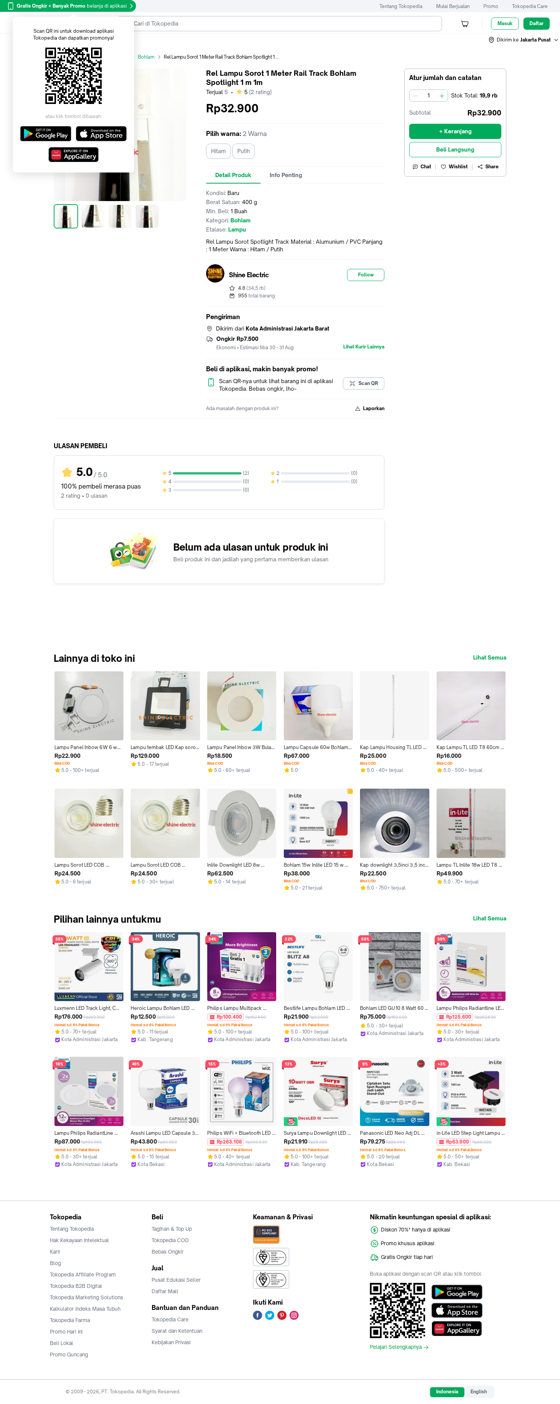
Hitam (218, 151)
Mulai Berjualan (453, 6)
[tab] (233, 175)
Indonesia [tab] (447, 1391)
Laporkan (373, 408)
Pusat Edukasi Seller (176, 1280)
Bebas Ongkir (168, 1252)
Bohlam (146, 57)
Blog (55, 1263)
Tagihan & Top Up (172, 1229)
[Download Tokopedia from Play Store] (457, 1292)
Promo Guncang (69, 1354)
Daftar (537, 23)
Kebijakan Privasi (171, 1342)
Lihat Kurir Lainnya (363, 347)
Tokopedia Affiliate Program (83, 1274)
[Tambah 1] (441, 95)
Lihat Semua (489, 658)
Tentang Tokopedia (400, 6)
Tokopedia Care (530, 6)
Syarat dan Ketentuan (177, 1331)
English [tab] (478, 1391)
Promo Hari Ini (66, 1332)
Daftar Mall (165, 1291)
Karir (55, 1252)
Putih (243, 151)
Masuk (505, 23)
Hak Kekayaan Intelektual (79, 1240)
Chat (426, 166)
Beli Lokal (61, 1343)
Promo (490, 6)
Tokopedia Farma (70, 1320)
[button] (524, 40)
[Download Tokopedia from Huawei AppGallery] (457, 1328)
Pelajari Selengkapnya (396, 1347)
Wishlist (458, 166)
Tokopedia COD (170, 1240)
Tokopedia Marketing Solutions (86, 1297)
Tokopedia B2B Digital (76, 1286)
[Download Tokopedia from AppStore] (457, 1310)
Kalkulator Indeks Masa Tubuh (85, 1309)
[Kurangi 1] (415, 95)
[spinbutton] (428, 95)
